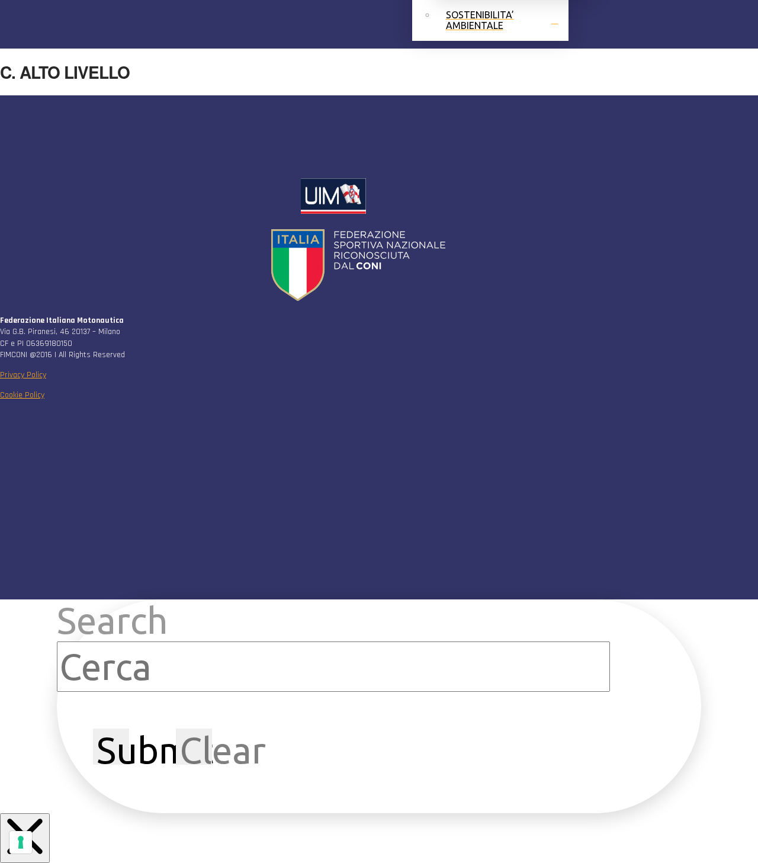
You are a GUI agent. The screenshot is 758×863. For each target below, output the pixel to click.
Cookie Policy (22, 395)
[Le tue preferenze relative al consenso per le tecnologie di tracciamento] (20, 842)
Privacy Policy (23, 375)
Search (112, 620)
